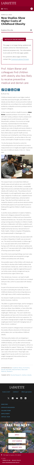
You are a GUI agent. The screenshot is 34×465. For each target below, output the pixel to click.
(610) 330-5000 (26, 392)
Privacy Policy (16, 460)
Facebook (12, 398)
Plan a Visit (6, 392)
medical (24, 375)
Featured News (16, 369)
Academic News (17, 367)
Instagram (21, 398)
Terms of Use (6, 460)
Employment (5, 413)
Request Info (17, 447)
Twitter (8, 398)
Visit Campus (17, 441)
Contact (16, 392)
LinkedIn (25, 398)
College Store (6, 410)
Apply (17, 435)
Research (9, 371)
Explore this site (7, 30)
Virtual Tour (5, 416)
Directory (4, 404)
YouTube (17, 398)
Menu (5, 9)
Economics (26, 367)
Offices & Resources (8, 407)
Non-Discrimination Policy (10, 462)
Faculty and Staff (6, 369)
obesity (29, 375)
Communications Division (20, 59)
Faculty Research (16, 375)
